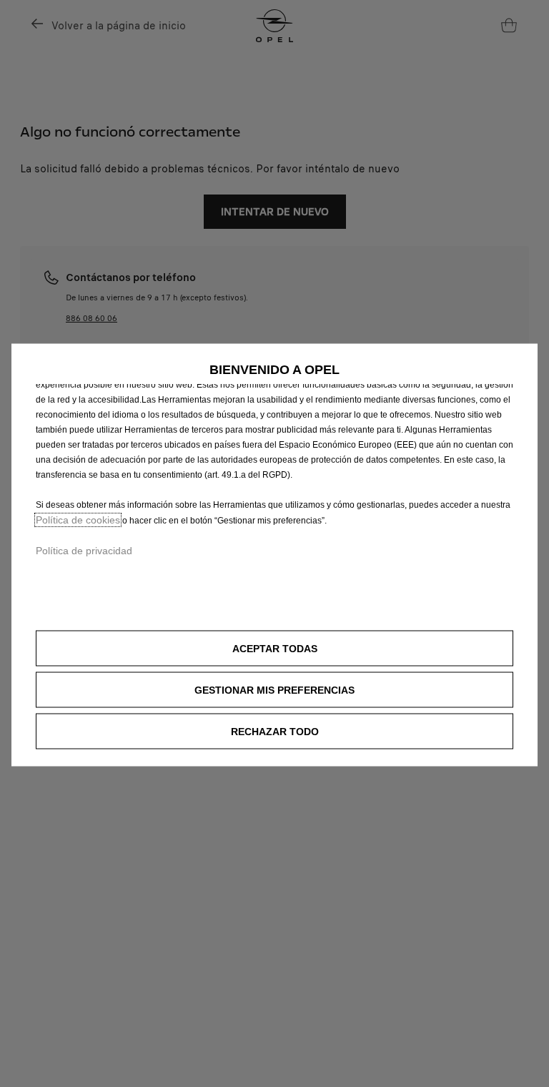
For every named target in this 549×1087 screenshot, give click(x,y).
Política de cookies (78, 520)
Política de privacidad (84, 550)
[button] (274, 690)
